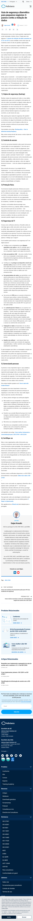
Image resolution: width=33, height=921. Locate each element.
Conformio (5, 771)
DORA (4, 854)
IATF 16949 (6, 863)
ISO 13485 (5, 837)
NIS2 (4, 850)
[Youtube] (16, 755)
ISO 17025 (5, 841)
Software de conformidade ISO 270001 (20, 619)
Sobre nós (5, 882)
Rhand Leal (15, 504)
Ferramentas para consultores (12, 885)
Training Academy (8, 784)
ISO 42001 (5, 824)
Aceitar (9, 917)
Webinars (5, 796)
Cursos (4, 777)
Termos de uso (7, 892)
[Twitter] (7, 755)
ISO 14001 (5, 831)
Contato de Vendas (8, 888)
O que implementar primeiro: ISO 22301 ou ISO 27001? (14, 673)
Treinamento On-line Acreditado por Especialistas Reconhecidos (20, 648)
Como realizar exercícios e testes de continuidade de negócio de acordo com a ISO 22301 (18, 599)
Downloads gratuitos (9, 799)
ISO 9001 (5, 828)
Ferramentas (6, 803)
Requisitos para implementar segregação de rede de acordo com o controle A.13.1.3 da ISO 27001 (16, 664)
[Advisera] (6, 6)
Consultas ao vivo (8, 809)
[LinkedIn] (2, 755)
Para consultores (7, 870)
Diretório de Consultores (10, 812)
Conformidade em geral (10, 873)
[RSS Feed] (20, 755)
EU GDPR (5, 857)
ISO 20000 (5, 844)
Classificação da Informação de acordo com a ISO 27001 (15, 682)
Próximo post (25, 596)
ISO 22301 (5, 847)
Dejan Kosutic (7, 25)
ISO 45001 (5, 834)
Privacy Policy (5, 908)
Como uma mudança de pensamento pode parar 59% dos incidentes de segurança (15, 590)
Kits (3, 774)
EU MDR (5, 860)
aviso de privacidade (26, 701)
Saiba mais (16, 623)
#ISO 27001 (8, 580)
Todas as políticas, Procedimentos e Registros (19, 634)
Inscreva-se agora (17, 652)
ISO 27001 (5, 821)
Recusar (24, 917)
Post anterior (8, 587)
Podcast (5, 806)
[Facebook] (11, 755)
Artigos (4, 793)
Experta (4, 781)
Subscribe (16, 712)
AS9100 (5, 866)
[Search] (23, 2)
